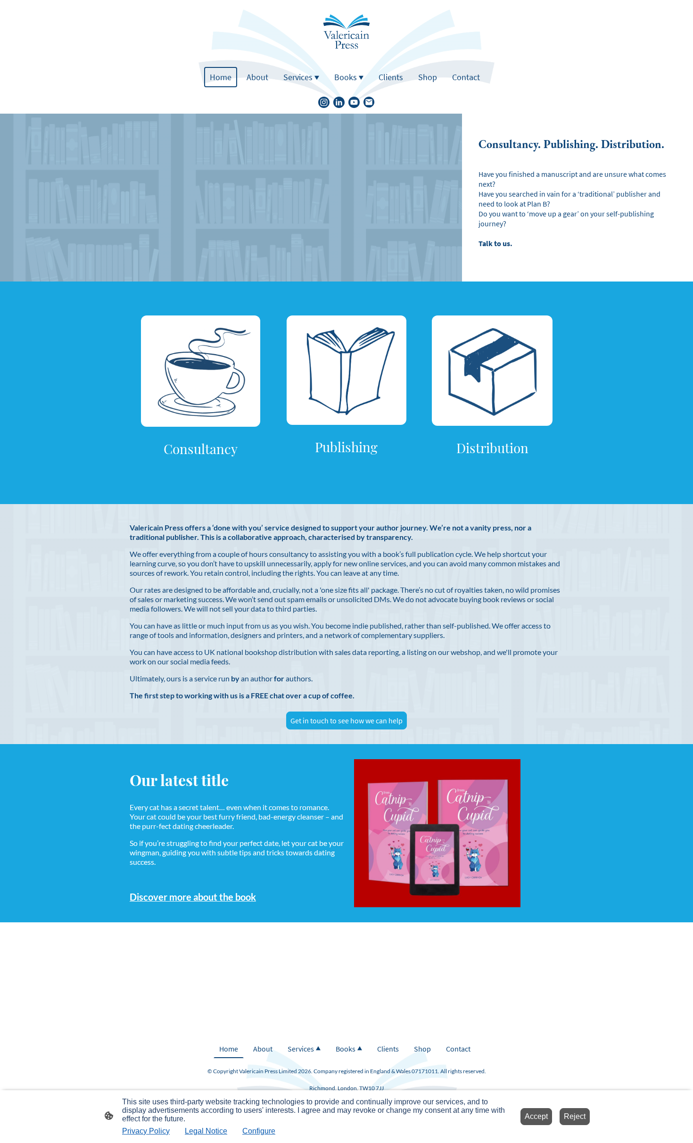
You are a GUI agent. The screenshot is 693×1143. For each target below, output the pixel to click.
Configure (258, 1131)
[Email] (369, 102)
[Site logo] (346, 31)
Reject (575, 1116)
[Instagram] (324, 102)
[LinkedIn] (339, 102)
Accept (536, 1116)
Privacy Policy (146, 1131)
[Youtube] (354, 102)
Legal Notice (206, 1131)
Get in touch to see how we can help (346, 720)
